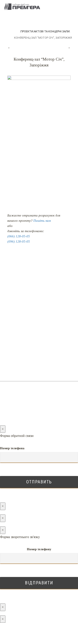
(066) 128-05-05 (18, 236)
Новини (39, 301)
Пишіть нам (42, 220)
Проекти (27, 31)
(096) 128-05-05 (18, 241)
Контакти (39, 317)
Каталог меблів (39, 285)
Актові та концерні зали (52, 31)
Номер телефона (12, 448)
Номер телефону (39, 549)
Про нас (39, 309)
